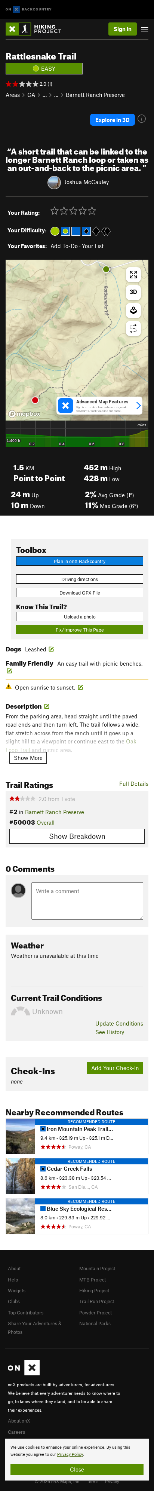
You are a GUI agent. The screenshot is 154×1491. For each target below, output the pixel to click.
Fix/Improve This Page (80, 630)
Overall (46, 822)
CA (31, 94)
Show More (28, 757)
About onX (19, 1421)
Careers (16, 1432)
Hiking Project (94, 1290)
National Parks (95, 1323)
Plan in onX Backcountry (79, 561)
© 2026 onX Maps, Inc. (57, 1481)
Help (13, 1280)
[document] (77, 1459)
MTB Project (92, 1280)
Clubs (14, 1301)
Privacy (112, 1481)
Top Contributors (25, 1313)
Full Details (133, 783)
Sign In (123, 28)
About (14, 1268)
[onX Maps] (24, 1374)
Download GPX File (79, 593)
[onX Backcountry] (28, 9)
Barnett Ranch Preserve (95, 94)
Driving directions (79, 579)
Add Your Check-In (115, 1067)
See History (109, 1032)
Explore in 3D (112, 119)
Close (77, 1469)
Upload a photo (80, 617)
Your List (93, 245)
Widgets (16, 1290)
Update (119, 1023)
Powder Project (95, 1313)
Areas (13, 94)
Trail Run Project (96, 1301)
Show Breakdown (77, 836)
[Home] (37, 29)
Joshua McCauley (86, 181)
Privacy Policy (70, 1454)
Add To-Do (64, 245)
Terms (93, 1481)
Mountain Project (97, 1268)
